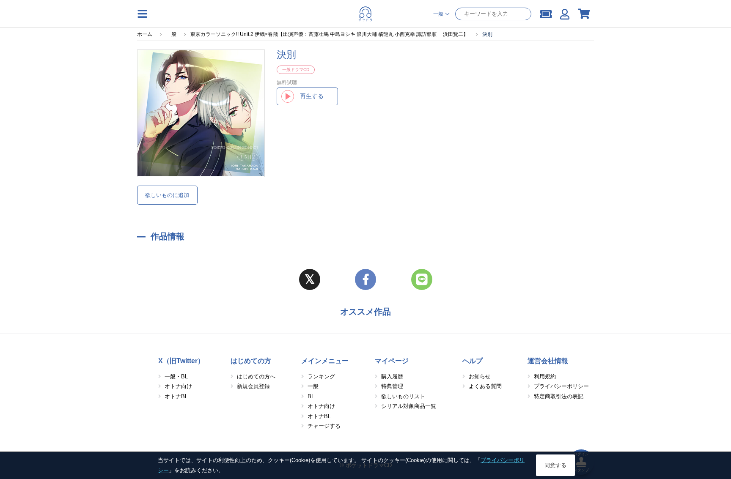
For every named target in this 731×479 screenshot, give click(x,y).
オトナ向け (178, 386)
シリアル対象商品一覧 (408, 406)
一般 (313, 386)
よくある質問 (485, 386)
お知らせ (480, 376)
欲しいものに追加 (167, 195)
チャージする (324, 426)
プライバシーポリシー (561, 386)
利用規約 (545, 376)
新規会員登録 (253, 386)
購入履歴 (392, 376)
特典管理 (392, 386)
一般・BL (176, 376)
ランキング (321, 376)
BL (311, 396)
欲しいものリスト (403, 396)
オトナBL (176, 396)
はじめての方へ (256, 376)
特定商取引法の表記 (558, 396)
